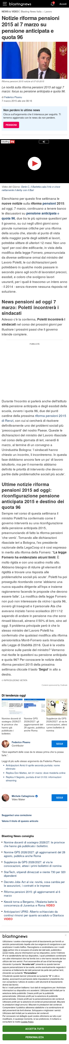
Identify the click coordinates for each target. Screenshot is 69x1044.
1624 (5, 949)
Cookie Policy (27, 1021)
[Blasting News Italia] (20, 4)
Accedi (62, 4)
